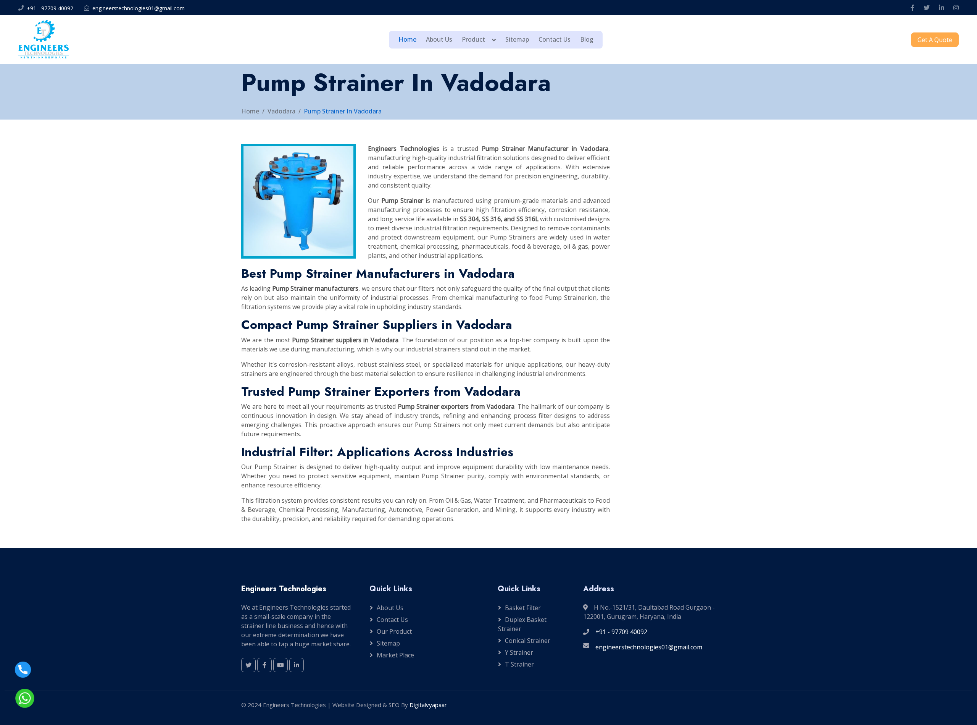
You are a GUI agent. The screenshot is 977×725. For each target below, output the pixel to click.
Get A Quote (934, 40)
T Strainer (519, 664)
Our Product (394, 631)
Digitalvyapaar (428, 705)
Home (407, 39)
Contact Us (554, 39)
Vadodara (281, 111)
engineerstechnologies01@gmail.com (138, 8)
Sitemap (517, 39)
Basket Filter (523, 608)
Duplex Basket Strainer (522, 624)
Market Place (395, 655)
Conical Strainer (527, 640)
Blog (586, 39)
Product (473, 39)
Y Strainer (519, 652)
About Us (439, 39)
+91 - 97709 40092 (50, 8)
